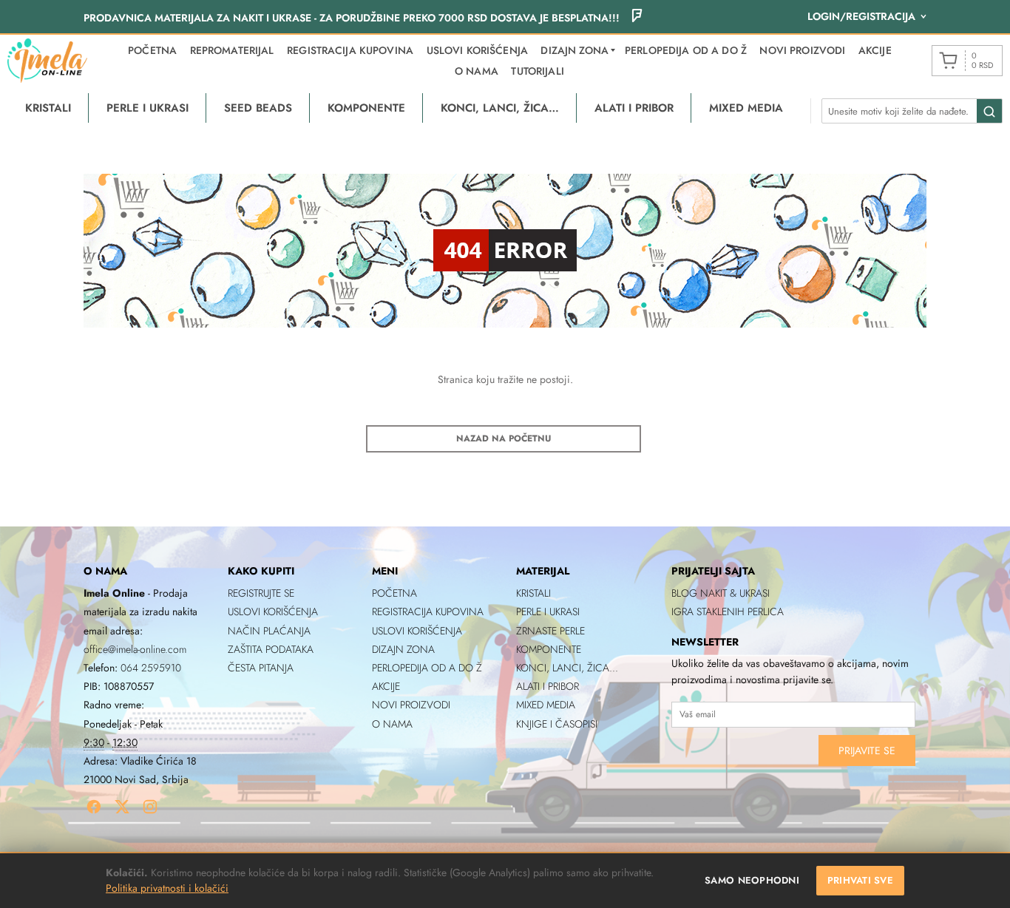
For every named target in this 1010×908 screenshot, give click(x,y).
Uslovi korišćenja (477, 50)
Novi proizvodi (802, 50)
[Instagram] (150, 806)
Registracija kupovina (350, 50)
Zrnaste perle (550, 630)
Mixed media (545, 704)
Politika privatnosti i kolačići (167, 888)
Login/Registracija (861, 16)
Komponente (548, 649)
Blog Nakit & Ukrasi (720, 593)
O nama (476, 71)
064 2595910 (151, 667)
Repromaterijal (232, 50)
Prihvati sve (860, 880)
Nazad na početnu (503, 438)
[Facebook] (94, 806)
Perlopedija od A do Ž (686, 50)
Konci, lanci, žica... (567, 667)
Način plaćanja (269, 630)
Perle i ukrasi (548, 611)
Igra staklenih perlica (727, 611)
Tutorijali (537, 71)
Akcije (875, 50)
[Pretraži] (989, 111)
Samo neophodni (752, 880)
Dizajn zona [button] (574, 50)
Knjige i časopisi (556, 723)
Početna (152, 50)
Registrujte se (261, 593)
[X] (122, 806)
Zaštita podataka (270, 649)
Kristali (533, 593)
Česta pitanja (261, 667)
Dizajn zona (403, 649)
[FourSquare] (636, 17)
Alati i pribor (547, 686)
